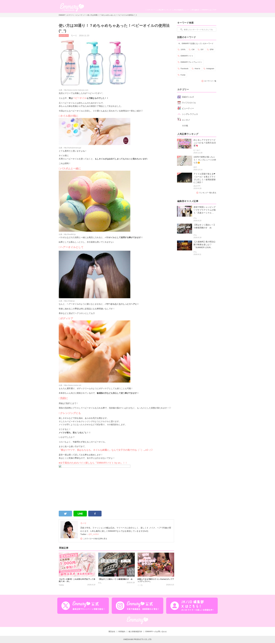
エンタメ (186, 120)
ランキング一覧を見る (207, 193)
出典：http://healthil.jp (67, 234)
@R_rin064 (93, 534)
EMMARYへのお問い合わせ (156, 632)
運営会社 (111, 632)
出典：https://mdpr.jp (67, 301)
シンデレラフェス (190, 114)
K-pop (183, 75)
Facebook (184, 69)
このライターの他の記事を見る (95, 539)
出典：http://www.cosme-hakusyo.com (73, 90)
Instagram (210, 69)
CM (193, 50)
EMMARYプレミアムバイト (191, 62)
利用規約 (121, 632)
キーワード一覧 (210, 81)
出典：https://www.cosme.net (70, 385)
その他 (185, 125)
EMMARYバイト (187, 56)
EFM (211, 50)
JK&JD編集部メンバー (181, 10)
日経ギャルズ (188, 97)
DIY (202, 50)
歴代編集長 (195, 10)
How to (197, 69)
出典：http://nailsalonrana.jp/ (70, 148)
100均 (183, 50)
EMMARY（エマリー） (67, 15)
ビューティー (81, 15)
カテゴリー (151, 10)
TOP (214, 10)
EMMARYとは (206, 10)
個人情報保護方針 (135, 632)
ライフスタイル (189, 103)
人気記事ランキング (164, 10)
